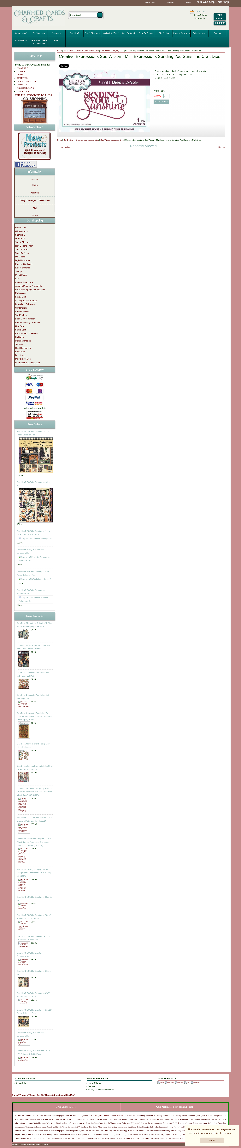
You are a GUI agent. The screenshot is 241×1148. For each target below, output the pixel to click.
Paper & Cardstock (181, 33)
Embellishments (199, 33)
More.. (57, 40)
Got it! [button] (212, 1140)
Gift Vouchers (39, 33)
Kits (17, 278)
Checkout (220, 23)
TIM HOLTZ (22, 78)
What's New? (21, 33)
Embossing (20, 293)
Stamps (217, 33)
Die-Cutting (164, 33)
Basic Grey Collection (25, 319)
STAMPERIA (22, 68)
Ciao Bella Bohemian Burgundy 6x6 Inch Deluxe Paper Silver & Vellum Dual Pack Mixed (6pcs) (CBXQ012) (34, 791)
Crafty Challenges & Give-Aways (35, 200)
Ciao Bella (19, 326)
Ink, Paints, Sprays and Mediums (39, 41)
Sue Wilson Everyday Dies (112, 51)
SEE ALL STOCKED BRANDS (33, 95)
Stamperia (56, 33)
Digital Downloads (23, 260)
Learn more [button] (226, 1133)
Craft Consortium (23, 348)
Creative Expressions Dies (87, 51)
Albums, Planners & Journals (28, 286)
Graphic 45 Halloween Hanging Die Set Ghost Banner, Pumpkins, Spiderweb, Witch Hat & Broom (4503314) (34, 842)
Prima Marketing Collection (27, 322)
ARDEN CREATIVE (25, 88)
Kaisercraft (119, 1115)
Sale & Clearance (92, 33)
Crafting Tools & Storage (26, 300)
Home (35, 185)
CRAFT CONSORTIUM (27, 81)
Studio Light (20, 330)
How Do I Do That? (110, 33)
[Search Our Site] (37, 1095)
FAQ (35, 208)
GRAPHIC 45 (22, 71)
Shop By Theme (146, 33)
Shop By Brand (128, 33)
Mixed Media (21, 40)
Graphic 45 (74, 33)
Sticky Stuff (20, 297)
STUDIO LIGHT (24, 91)
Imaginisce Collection (25, 304)
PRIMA (20, 75)
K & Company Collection (26, 333)
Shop (59, 51)
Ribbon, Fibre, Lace (24, 282)
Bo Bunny (19, 337)
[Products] (24, 1095)
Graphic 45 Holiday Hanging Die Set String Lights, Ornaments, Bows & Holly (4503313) (34, 872)
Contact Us (170, 2)
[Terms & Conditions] (55, 1095)
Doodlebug (20, 355)
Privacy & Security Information (101, 1089)
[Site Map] (70, 1095)
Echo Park (20, 351)
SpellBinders (21, 315)
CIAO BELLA (23, 85)
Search (188, 2)
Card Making (21, 308)
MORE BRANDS (23, 359)
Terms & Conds (150, 2)
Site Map (35, 215)
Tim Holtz (19, 344)
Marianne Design (23, 341)
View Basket (220, 17)
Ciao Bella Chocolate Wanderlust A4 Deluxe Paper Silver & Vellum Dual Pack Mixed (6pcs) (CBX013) (34, 716)
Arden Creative (22, 311)
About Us (35, 193)
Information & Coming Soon (27, 362)
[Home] (15, 1095)
